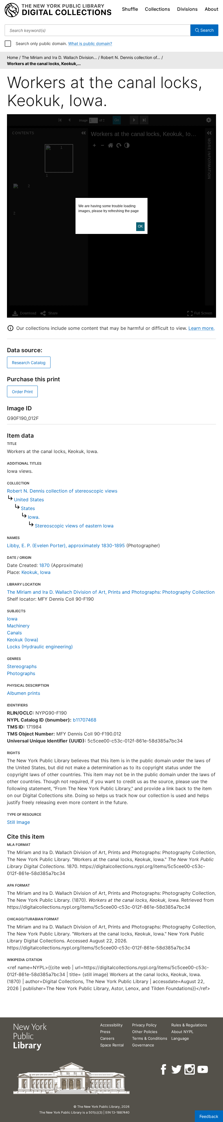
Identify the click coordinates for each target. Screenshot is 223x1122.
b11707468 (84, 720)
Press (105, 1031)
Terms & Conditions (149, 1038)
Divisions (187, 9)
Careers (107, 1038)
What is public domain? (90, 43)
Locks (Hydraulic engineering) (40, 646)
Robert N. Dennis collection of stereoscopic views (62, 491)
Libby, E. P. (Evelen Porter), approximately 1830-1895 (66, 545)
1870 (44, 565)
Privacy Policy (144, 1025)
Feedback (208, 1116)
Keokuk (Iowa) (22, 640)
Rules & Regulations (189, 1025)
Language (180, 1038)
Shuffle (130, 9)
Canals (14, 633)
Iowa (12, 619)
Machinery (18, 626)
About (211, 9)
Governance (143, 1045)
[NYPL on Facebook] (164, 1069)
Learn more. (201, 328)
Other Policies (144, 1031)
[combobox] (97, 30)
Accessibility (111, 1025)
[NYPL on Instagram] (190, 1069)
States (28, 508)
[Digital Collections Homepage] (58, 10)
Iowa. (33, 517)
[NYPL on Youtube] (203, 1069)
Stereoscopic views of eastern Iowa (74, 526)
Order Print (22, 391)
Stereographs (22, 666)
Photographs (21, 673)
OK (140, 226)
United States (29, 499)
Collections (157, 9)
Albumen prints (23, 693)
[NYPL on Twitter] (177, 1069)
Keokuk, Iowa (36, 572)
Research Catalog (29, 362)
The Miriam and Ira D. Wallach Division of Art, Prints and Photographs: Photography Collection (111, 592)
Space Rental (112, 1045)
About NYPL (182, 1031)
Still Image (18, 822)
